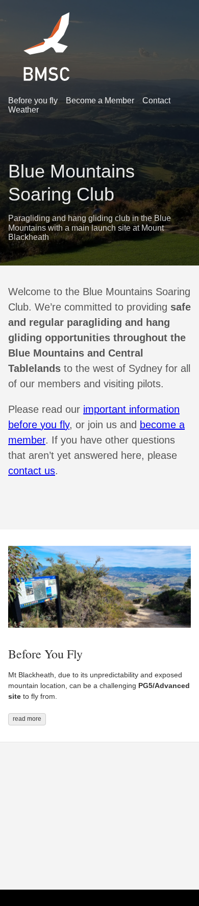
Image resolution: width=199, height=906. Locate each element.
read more (27, 718)
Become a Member (100, 100)
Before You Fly (45, 654)
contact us (31, 470)
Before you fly (33, 100)
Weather (23, 109)
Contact (156, 100)
